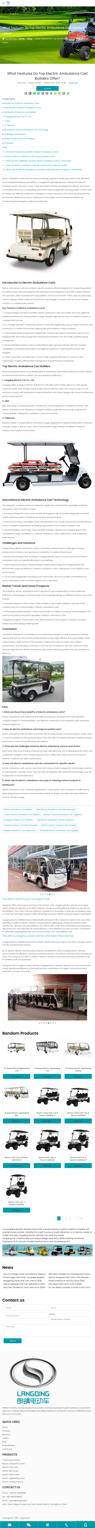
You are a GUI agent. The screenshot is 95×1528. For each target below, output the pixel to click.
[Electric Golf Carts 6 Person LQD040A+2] (16, 1141)
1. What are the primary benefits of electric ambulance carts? (31, 152)
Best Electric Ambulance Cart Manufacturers (56, 809)
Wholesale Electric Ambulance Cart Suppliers (59, 830)
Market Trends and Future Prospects (19, 138)
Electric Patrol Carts (10, 1474)
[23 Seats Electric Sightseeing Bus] (16, 1093)
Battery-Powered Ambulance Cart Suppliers (62, 814)
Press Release (8, 1445)
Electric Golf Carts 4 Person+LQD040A (47, 1158)
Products (6, 1431)
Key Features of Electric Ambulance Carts (23, 107)
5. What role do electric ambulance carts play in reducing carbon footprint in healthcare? (43, 169)
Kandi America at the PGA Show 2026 (66, 1280)
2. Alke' (7, 121)
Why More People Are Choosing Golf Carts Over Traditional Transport (70, 1274)
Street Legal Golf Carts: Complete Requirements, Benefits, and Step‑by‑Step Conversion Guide (25, 1277)
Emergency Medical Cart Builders (18, 820)
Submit (13, 1341)
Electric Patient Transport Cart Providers (59, 825)
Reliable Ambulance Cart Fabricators (20, 830)
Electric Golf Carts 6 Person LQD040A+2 (16, 1158)
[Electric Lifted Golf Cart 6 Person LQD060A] (78, 1097)
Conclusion (8, 143)
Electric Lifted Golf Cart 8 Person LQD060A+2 (47, 1114)
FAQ (5, 147)
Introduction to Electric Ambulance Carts (21, 103)
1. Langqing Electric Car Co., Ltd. (18, 116)
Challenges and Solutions (15, 134)
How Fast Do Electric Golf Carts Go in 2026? (24, 1287)
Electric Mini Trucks (10, 1471)
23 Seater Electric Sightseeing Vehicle (78, 1069)
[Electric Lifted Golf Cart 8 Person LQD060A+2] (47, 1097)
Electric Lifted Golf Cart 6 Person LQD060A (78, 1114)
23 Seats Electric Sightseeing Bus (16, 1114)
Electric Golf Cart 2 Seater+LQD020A (17, 1203)
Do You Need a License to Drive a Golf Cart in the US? (70, 1287)
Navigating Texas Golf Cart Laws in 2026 (22, 1280)
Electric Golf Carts (10, 1467)
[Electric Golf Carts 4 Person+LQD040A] (47, 1141)
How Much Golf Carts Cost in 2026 (64, 1284)
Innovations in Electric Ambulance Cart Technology (26, 130)
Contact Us (7, 1449)
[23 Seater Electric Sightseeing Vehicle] (78, 1048)
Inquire (17, 1076)
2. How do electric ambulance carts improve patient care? (30, 156)
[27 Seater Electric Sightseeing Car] (16, 1047)
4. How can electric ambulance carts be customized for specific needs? (36, 165)
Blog (4, 1442)
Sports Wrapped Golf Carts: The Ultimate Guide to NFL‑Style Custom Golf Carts (70, 1277)
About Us (6, 1434)
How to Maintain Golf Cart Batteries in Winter (25, 1284)
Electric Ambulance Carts (13, 1463)
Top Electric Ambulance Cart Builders (20, 112)
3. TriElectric (10, 125)
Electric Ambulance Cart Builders (18, 809)
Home (5, 1427)
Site (76, 83)
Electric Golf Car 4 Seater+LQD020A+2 (78, 1158)
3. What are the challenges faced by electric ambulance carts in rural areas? (38, 161)
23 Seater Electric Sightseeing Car (47, 1069)
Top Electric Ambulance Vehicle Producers (55, 820)
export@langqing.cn (18, 1500)
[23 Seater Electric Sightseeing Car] (47, 1047)
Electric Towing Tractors (12, 1482)
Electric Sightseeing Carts (13, 1478)
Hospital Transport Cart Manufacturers (20, 825)
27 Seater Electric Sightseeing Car (16, 1069)
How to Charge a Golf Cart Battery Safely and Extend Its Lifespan (25, 1274)
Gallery (5, 1438)
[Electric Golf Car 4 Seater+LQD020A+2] (78, 1141)
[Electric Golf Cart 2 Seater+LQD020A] (16, 1186)
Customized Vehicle (11, 1460)
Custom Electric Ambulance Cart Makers (21, 814)
